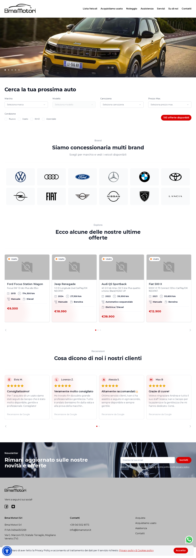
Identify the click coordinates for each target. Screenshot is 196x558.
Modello (57, 98)
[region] (98, 292)
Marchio (9, 98)
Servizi (161, 8)
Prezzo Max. (154, 98)
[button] (7, 551)
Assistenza (147, 8)
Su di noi (173, 8)
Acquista (140, 518)
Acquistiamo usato (112, 8)
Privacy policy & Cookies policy (136, 550)
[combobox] (26, 104)
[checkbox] (6, 119)
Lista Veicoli (90, 8)
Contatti (186, 8)
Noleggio (131, 8)
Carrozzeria (105, 98)
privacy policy (182, 467)
